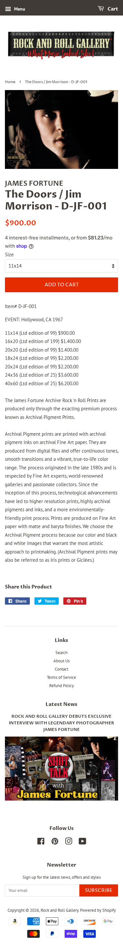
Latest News (61, 704)
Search (61, 652)
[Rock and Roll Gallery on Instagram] (68, 842)
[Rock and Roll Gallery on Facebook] (41, 842)
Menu (19, 9)
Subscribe (99, 890)
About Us (61, 661)
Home (10, 81)
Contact (61, 669)
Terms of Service (61, 677)
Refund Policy (61, 685)
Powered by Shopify (98, 910)
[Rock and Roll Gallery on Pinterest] (54, 842)
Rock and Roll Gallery (59, 910)
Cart (112, 9)
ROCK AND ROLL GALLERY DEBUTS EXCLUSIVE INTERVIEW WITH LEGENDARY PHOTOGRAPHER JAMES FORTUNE (61, 723)
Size (9, 254)
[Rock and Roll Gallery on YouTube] (82, 842)
